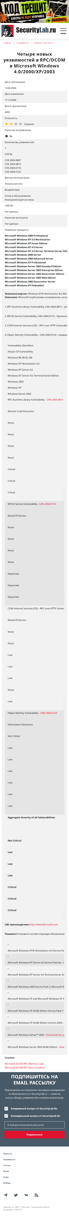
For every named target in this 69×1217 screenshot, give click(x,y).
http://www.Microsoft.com (43, 924)
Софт (6, 1177)
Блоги (6, 1171)
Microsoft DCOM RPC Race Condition (25, 1067)
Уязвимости (9, 1159)
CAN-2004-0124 (48, 713)
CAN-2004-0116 (47, 504)
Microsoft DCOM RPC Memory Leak (24, 1063)
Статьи (6, 1165)
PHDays (6, 1183)
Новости (7, 1154)
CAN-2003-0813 (55, 399)
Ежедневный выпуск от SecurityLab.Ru (34, 1108)
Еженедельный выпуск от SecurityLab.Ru (35, 1115)
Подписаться (34, 1134)
